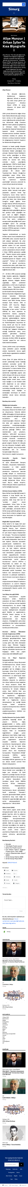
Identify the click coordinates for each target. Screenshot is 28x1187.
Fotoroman (5, 1024)
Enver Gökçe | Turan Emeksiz (11, 1144)
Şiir (3, 982)
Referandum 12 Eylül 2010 (8, 1033)
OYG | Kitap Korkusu (7, 1007)
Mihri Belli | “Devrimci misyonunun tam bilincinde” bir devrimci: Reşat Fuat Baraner (13, 961)
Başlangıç (8, 1169)
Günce (10, 959)
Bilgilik (4, 1020)
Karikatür (4, 1027)
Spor (3, 1037)
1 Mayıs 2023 (5, 1017)
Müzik (3, 1029)
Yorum (21, 911)
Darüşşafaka (5, 1021)
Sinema (4, 1035)
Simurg (14, 9)
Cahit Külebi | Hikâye (7, 984)
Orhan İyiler (17, 83)
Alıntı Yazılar (14, 35)
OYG (8, 1005)
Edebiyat (4, 1005)
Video (3, 1038)
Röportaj (4, 1032)
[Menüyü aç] (14, 13)
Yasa (3, 1040)
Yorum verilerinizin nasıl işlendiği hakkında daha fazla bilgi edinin (13, 921)
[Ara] (23, 4)
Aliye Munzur (11, 83)
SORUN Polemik (12, 862)
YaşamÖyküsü (16, 959)
